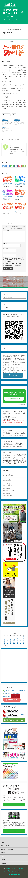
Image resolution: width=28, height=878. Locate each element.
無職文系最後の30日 (21, 184)
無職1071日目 (18, 186)
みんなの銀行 (6, 411)
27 (17, 642)
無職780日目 (18, 213)
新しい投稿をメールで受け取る (13, 265)
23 (4, 642)
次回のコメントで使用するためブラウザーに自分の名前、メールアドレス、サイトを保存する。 (14, 259)
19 (14, 641)
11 (10, 639)
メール (5, 248)
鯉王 (12, 41)
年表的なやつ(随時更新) (7, 849)
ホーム (4, 29)
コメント (6, 230)
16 (4, 641)
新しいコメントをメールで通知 (13, 263)
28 (20, 642)
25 (10, 642)
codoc (24, 404)
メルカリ (5, 430)
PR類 (2, 856)
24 (7, 642)
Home (2, 839)
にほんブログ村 (6, 696)
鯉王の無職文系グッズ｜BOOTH (10, 362)
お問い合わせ (4, 863)
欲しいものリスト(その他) (9, 370)
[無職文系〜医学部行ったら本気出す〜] (10, 5)
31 (7, 644)
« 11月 (4, 645)
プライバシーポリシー (14, 870)
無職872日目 (17, 119)
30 (4, 644)
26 (14, 642)
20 (17, 641)
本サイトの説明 (5, 845)
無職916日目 (5, 186)
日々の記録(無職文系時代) (14, 29)
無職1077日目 (5, 199)
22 (23, 641)
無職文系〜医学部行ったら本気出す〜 (16, 868)
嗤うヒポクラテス (6, 820)
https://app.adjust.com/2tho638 (9, 417)
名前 (5, 243)
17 (7, 641)
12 (14, 639)
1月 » (7, 645)
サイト (5, 253)
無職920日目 (18, 199)
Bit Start (4, 452)
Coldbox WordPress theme (11, 871)
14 (20, 639)
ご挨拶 (2, 842)
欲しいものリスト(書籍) (8, 367)
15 (23, 639)
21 (20, 641)
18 (10, 641)
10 (7, 639)
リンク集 (3, 859)
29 (23, 642)
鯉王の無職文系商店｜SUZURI (10, 359)
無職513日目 (5, 119)
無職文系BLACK (6, 795)
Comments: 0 (18, 41)
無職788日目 (5, 213)
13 (17, 639)
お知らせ (3, 852)
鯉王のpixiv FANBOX (8, 355)
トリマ (4, 441)
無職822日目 (5, 127)
